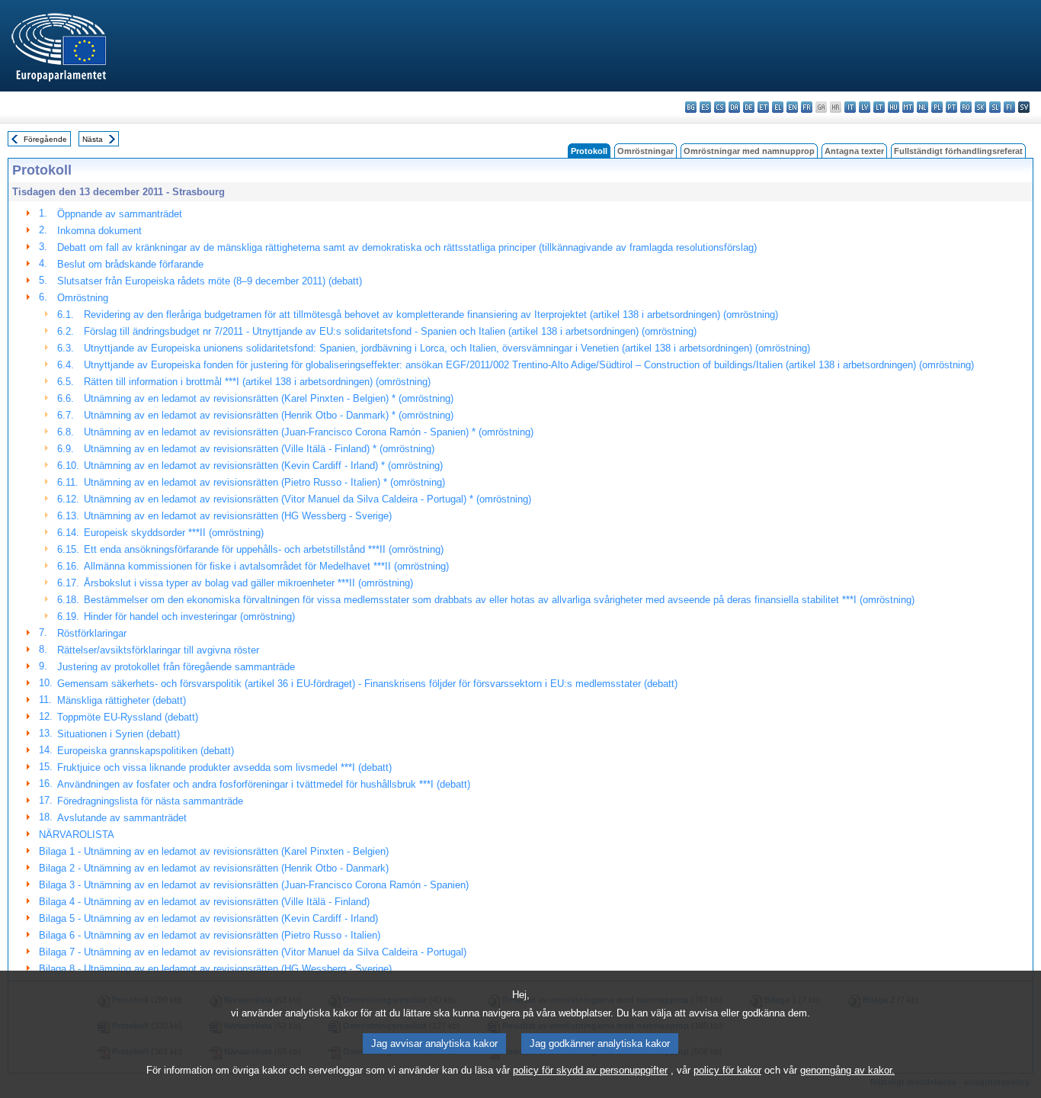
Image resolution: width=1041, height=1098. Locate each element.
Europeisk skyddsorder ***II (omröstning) (174, 532)
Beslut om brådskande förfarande (130, 264)
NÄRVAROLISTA (76, 834)
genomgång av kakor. (847, 1070)
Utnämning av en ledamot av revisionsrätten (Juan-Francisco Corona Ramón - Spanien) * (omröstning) (308, 432)
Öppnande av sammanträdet (119, 214)
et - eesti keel (763, 107)
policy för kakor (727, 1070)
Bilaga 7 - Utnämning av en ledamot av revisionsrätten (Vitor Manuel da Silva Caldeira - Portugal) (252, 952)
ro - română (966, 107)
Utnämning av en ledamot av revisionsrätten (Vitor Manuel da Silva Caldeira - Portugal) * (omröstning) (307, 499)
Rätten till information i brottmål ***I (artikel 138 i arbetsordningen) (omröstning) (257, 381)
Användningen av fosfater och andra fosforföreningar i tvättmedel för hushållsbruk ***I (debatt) (263, 784)
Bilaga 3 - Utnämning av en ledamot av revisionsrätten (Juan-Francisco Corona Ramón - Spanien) (254, 885)
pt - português (951, 107)
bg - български (691, 107)
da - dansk (734, 107)
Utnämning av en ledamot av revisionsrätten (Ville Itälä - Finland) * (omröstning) (259, 448)
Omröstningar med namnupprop (749, 151)
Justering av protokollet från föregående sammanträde (176, 667)
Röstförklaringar (92, 633)
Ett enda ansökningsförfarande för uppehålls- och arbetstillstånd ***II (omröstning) (264, 549)
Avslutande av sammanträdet (122, 818)
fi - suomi (1009, 107)
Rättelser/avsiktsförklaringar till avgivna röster (158, 650)
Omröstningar (645, 151)
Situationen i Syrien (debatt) (118, 734)
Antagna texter (854, 151)
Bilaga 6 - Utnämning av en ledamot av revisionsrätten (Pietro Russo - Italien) (209, 935)
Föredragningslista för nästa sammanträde (150, 801)
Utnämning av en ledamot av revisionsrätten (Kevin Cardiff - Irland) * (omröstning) (263, 465)
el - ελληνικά (777, 107)
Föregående (45, 139)
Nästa (92, 139)
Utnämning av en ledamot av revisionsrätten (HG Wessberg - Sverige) (238, 516)
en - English (792, 107)
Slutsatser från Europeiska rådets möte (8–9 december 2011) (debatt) (209, 281)
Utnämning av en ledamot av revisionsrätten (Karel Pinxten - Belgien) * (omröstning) (268, 398)
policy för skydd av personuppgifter (590, 1070)
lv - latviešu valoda (864, 107)
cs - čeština (719, 107)
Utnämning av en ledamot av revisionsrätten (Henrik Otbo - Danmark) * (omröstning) (268, 415)
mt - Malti (908, 107)
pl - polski (937, 107)
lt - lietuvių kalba (879, 107)
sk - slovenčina (980, 107)
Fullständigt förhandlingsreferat (958, 151)
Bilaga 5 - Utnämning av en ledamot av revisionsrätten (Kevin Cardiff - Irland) (208, 918)
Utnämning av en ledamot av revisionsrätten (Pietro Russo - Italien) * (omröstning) (264, 482)
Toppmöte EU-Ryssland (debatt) (127, 717)
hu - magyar (893, 107)
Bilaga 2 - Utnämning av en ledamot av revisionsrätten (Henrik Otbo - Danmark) (214, 868)
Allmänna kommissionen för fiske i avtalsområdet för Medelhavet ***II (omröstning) (266, 566)
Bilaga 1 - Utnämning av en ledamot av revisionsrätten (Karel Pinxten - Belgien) (214, 851)
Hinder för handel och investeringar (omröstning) (189, 616)
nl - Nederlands (922, 107)
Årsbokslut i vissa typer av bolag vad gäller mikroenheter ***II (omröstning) (248, 583)
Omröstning (82, 297)
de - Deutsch (748, 107)
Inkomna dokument (99, 230)
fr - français (806, 107)
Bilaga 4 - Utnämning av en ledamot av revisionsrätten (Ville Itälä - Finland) (204, 901)
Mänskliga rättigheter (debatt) (121, 700)
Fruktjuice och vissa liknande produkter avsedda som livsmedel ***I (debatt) (224, 767)
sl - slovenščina (995, 107)
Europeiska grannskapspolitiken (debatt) (145, 750)
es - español (705, 107)
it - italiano (850, 107)
